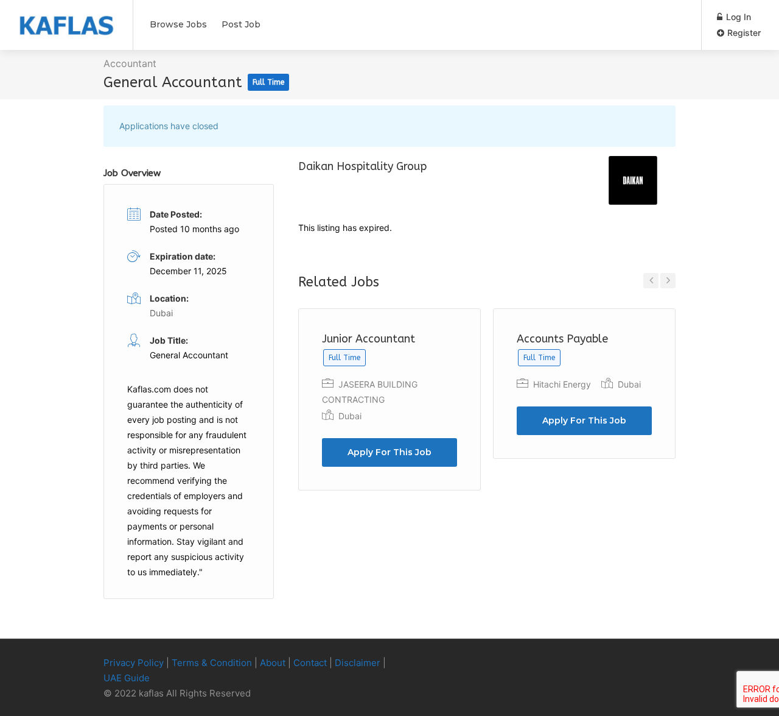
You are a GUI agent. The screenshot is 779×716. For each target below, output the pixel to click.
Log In (737, 17)
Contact (310, 662)
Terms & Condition (212, 662)
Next (668, 280)
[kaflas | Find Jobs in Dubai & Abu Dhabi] (66, 19)
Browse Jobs (178, 24)
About (272, 662)
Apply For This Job (389, 452)
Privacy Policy (133, 662)
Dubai (350, 416)
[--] (647, 663)
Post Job (241, 24)
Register (743, 32)
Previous (650, 280)
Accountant (129, 63)
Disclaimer (357, 662)
